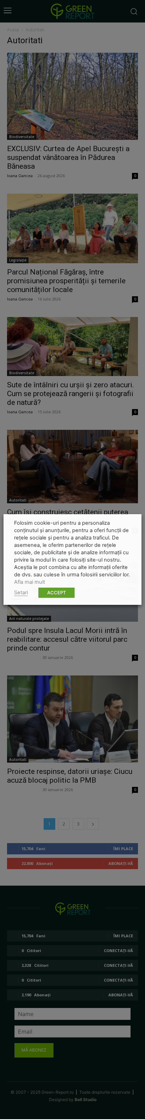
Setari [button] (21, 592)
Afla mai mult (29, 582)
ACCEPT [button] (56, 592)
